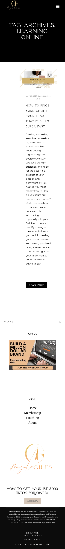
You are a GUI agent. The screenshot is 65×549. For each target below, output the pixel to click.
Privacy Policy (32, 540)
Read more (36, 285)
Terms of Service (32, 536)
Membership (32, 413)
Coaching (32, 418)
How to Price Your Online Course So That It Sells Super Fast (38, 116)
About (32, 423)
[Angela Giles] (13, 6)
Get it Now (32, 500)
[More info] (56, 6)
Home (33, 408)
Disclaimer (32, 533)
